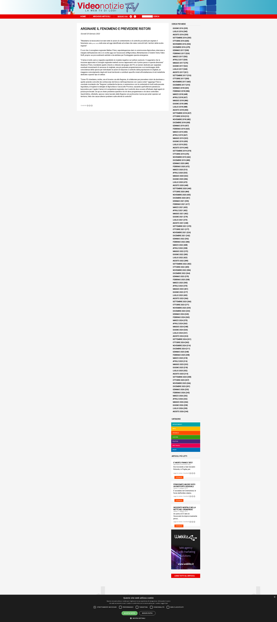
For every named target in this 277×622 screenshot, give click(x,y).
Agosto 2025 (178, 374)
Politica (175, 441)
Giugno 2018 (178, 104)
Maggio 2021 (178, 214)
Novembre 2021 (179, 232)
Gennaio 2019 (178, 126)
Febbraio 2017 (179, 53)
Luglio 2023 (178, 295)
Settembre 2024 (180, 339)
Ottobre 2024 (179, 342)
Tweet (90, 105)
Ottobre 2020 (179, 192)
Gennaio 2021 (178, 201)
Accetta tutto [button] (129, 613)
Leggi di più (164, 603)
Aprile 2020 (178, 173)
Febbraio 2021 (179, 204)
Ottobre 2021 (179, 229)
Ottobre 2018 (179, 116)
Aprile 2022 (178, 248)
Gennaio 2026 (178, 389)
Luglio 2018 (178, 107)
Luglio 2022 (178, 258)
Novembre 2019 (179, 157)
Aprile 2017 (178, 60)
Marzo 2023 (178, 283)
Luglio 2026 (178, 408)
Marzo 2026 (178, 396)
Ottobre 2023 (179, 305)
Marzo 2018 (178, 94)
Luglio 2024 (178, 333)
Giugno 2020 (178, 179)
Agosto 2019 (178, 148)
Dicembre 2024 (179, 349)
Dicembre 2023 (179, 311)
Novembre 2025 (179, 383)
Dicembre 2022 (179, 273)
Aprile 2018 (178, 97)
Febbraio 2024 (179, 317)
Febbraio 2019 (179, 129)
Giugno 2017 (178, 66)
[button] (138, 618)
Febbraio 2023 (179, 280)
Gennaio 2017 (178, 50)
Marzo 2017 (178, 57)
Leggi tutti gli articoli (184, 576)
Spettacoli (176, 445)
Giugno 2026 (178, 405)
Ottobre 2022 (179, 267)
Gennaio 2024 (178, 314)
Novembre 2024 (179, 346)
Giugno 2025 (178, 368)
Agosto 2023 (178, 298)
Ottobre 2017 (179, 79)
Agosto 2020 (178, 185)
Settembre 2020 (180, 188)
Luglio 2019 (178, 145)
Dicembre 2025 (179, 386)
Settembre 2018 (180, 113)
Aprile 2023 (178, 286)
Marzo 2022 (178, 245)
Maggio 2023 (178, 289)
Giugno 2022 (178, 254)
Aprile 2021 (178, 210)
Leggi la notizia (177, 473)
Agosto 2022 (178, 261)
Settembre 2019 (180, 151)
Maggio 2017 (178, 63)
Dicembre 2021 (179, 236)
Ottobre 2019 (179, 154)
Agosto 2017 (178, 72)
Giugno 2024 (178, 330)
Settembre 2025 (180, 377)
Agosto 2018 (178, 110)
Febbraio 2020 (179, 166)
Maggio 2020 (178, 176)
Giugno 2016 (178, 28)
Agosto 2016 (178, 35)
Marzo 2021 (178, 207)
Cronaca (175, 433)
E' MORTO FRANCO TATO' (183, 463)
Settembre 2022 (180, 264)
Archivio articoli (101, 16)
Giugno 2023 (178, 292)
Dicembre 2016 (179, 47)
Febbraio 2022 (179, 242)
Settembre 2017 (180, 75)
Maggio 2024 (178, 327)
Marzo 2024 (178, 320)
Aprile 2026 (178, 399)
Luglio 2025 (178, 371)
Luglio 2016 (178, 31)
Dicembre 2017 (179, 85)
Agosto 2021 (178, 223)
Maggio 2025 (178, 364)
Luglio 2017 (178, 69)
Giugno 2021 (178, 217)
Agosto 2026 (178, 411)
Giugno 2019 (178, 141)
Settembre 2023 (180, 302)
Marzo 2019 (178, 132)
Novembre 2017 (179, 82)
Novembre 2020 (179, 195)
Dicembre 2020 (179, 198)
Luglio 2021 (178, 220)
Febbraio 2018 (179, 91)
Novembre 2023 (179, 308)
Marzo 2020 (178, 170)
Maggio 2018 (178, 101)
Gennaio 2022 (178, 239)
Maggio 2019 (178, 138)
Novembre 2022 (179, 270)
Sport (174, 450)
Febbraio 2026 (179, 393)
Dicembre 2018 (179, 123)
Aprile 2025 (178, 361)
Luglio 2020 (178, 182)
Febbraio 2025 (179, 355)
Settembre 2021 (180, 226)
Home (83, 16)
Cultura (175, 437)
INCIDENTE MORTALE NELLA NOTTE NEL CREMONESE (184, 508)
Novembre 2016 (179, 44)
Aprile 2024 (178, 324)
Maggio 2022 (178, 251)
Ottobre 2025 (179, 380)
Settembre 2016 (180, 38)
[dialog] (138, 608)
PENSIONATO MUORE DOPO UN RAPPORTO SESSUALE (184, 485)
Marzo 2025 (178, 358)
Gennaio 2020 (178, 163)
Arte (174, 428)
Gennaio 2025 (178, 352)
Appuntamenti (177, 424)
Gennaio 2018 (178, 88)
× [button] (274, 597)
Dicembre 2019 (179, 160)
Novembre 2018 (179, 119)
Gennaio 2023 (178, 276)
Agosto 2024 (178, 336)
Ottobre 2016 (179, 41)
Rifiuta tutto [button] (147, 613)
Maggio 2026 (178, 402)
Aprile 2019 (178, 135)
